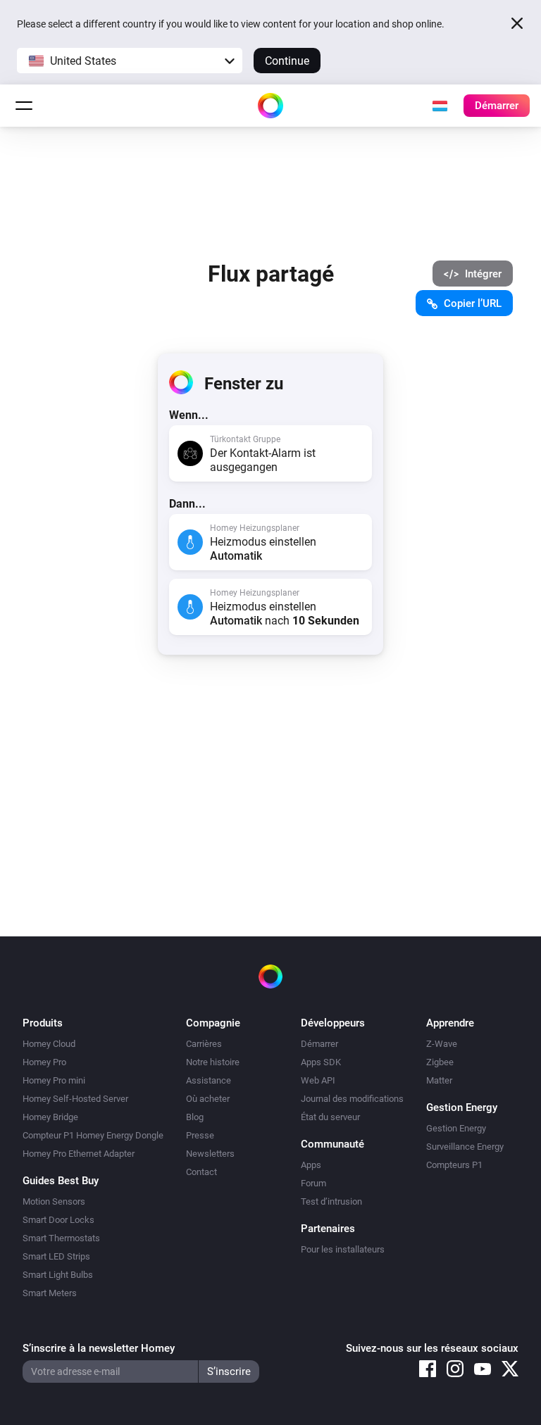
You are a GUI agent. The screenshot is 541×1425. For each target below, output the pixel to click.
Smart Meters (50, 1293)
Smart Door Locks (58, 1219)
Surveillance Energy (465, 1146)
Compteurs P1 (454, 1165)
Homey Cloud (49, 1043)
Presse (200, 1135)
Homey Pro (44, 1062)
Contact (201, 1172)
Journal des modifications (352, 1098)
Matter (439, 1080)
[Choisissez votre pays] (439, 105)
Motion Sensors (54, 1201)
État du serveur (330, 1117)
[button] (129, 60)
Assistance (208, 1080)
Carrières (204, 1043)
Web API (318, 1080)
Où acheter (208, 1098)
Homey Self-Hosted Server (75, 1098)
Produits (43, 1023)
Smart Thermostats (61, 1238)
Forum (313, 1183)
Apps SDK (321, 1062)
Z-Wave (441, 1043)
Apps (311, 1165)
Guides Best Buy (61, 1180)
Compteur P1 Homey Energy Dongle (93, 1135)
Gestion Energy (456, 1128)
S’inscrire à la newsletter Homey (99, 1348)
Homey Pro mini (54, 1080)
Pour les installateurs (343, 1249)
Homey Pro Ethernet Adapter (79, 1153)
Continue (287, 61)
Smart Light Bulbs (58, 1274)
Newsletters (210, 1153)
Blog (195, 1117)
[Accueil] (270, 105)
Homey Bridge (50, 1117)
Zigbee (440, 1062)
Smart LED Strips (56, 1256)
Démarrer (319, 1043)
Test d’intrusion (331, 1201)
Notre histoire (213, 1062)
